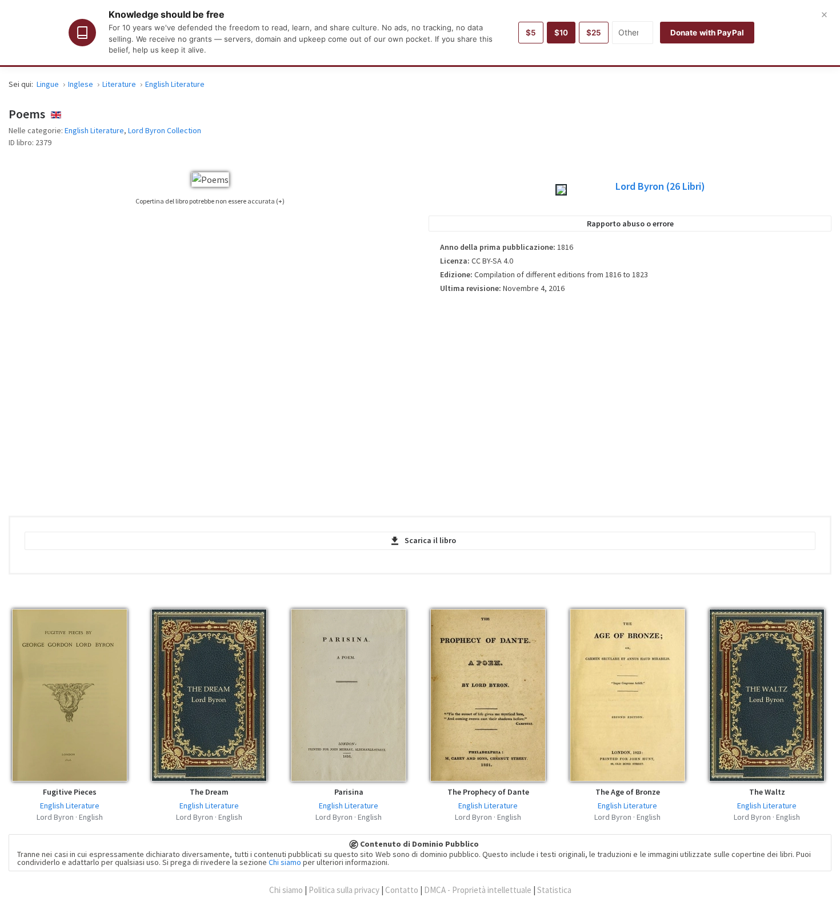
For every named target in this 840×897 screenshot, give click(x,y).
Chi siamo (285, 862)
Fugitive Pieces (70, 792)
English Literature (94, 130)
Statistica (554, 889)
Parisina (348, 792)
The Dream (209, 792)
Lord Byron (660, 186)
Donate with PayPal (707, 32)
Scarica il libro (430, 540)
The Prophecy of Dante (488, 792)
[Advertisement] (630, 401)
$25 (593, 32)
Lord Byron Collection (164, 130)
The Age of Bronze (627, 792)
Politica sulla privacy (344, 889)
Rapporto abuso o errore (630, 223)
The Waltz (767, 792)
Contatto (401, 889)
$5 (531, 32)
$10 (561, 32)
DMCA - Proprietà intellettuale (477, 889)
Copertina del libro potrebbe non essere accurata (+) (210, 201)
